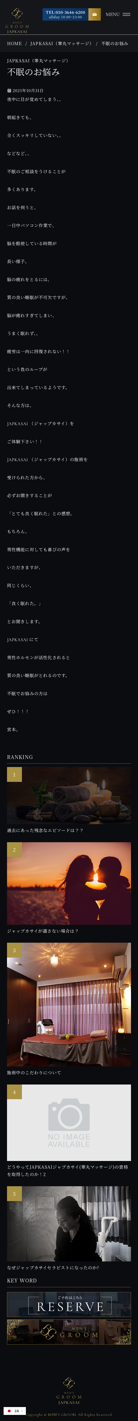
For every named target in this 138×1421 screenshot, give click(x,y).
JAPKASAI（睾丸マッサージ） (62, 43)
